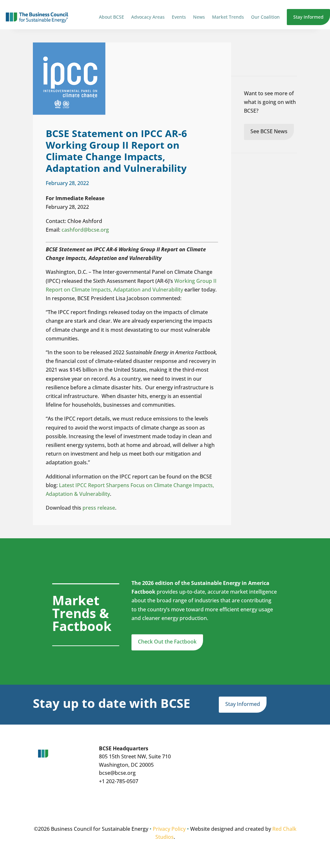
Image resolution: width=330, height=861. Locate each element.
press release (98, 507)
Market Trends (228, 17)
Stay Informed (308, 17)
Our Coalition (265, 17)
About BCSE (111, 17)
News (199, 17)
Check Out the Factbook (167, 641)
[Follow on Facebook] (171, 804)
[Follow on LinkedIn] (158, 804)
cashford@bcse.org (85, 229)
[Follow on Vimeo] (184, 804)
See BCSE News (268, 131)
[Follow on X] (146, 804)
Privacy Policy (169, 828)
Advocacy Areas (148, 17)
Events (179, 17)
